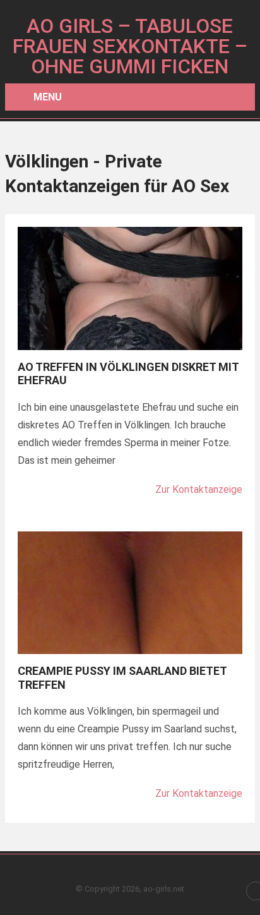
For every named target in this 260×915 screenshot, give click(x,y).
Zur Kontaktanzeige (198, 489)
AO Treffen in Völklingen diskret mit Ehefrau (128, 373)
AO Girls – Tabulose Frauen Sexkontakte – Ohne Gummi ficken (130, 46)
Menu (47, 97)
